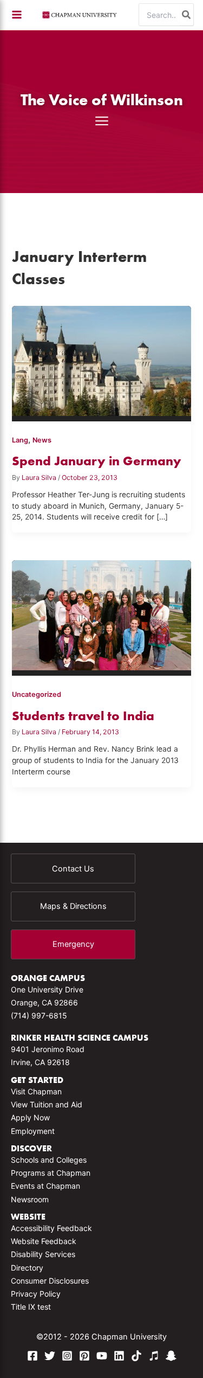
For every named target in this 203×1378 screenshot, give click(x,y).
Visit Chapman (36, 1091)
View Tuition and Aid (46, 1104)
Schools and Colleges (49, 1159)
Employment (33, 1131)
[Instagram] (67, 1355)
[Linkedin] (119, 1355)
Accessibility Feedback (51, 1228)
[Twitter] (49, 1355)
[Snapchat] (171, 1355)
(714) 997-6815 (39, 1015)
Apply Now (30, 1117)
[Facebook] (32, 1355)
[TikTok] (136, 1355)
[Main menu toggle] (16, 14)
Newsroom (30, 1199)
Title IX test (31, 1306)
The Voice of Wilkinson (102, 99)
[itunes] (153, 1355)
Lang (20, 440)
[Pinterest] (84, 1355)
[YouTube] (101, 1355)
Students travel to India (83, 715)
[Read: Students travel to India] (102, 613)
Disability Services (43, 1254)
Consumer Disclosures (50, 1280)
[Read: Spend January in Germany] (102, 359)
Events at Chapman (45, 1185)
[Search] (187, 14)
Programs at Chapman (50, 1172)
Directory (27, 1267)
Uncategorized (36, 694)
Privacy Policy (36, 1293)
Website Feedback (43, 1241)
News (41, 440)
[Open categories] (102, 121)
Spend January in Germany (96, 461)
